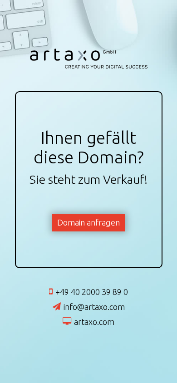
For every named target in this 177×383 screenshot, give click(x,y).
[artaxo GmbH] (89, 66)
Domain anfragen (88, 222)
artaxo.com (94, 321)
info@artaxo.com (94, 306)
